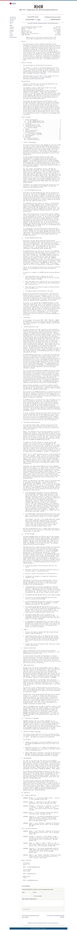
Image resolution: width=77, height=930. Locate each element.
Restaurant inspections (54, 922)
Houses (56, 23)
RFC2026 (28, 224)
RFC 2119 (47, 803)
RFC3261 (46, 144)
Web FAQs (40, 23)
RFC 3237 (37, 755)
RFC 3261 (25, 667)
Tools (11, 23)
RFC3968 (54, 677)
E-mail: (34, 892)
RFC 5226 (31, 581)
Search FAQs (12, 27)
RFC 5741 (44, 73)
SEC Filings (52, 23)
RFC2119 (56, 321)
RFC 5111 (36, 857)
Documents (11, 22)
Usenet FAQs (35, 23)
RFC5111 (45, 261)
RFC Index (30, 23)
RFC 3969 (39, 133)
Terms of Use (44, 928)
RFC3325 (25, 182)
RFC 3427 (40, 134)
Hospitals (11, 35)
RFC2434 (48, 720)
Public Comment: (29, 899)
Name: (23, 892)
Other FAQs (12, 20)
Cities (11, 32)
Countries (11, 34)
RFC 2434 (56, 832)
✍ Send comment (26, 909)
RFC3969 (25, 720)
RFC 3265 (55, 755)
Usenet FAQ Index (13, 18)
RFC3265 (30, 229)
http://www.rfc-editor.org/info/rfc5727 (33, 78)
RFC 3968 (51, 851)
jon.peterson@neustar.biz (33, 866)
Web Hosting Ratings (13, 37)
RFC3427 (25, 160)
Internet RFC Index (13, 17)
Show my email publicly (38, 896)
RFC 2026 (37, 799)
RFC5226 (46, 231)
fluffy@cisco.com (31, 873)
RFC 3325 (55, 839)
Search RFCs (12, 28)
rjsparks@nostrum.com (32, 880)
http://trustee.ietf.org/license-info (33, 90)
